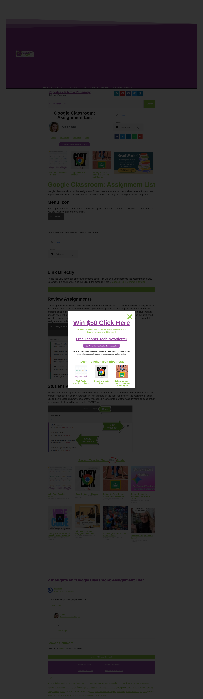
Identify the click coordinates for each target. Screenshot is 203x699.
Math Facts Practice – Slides (80, 382)
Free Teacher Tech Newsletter (101, 339)
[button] (129, 316)
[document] (101, 349)
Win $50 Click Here (101, 322)
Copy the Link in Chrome (101, 382)
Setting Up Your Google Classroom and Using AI (122, 383)
